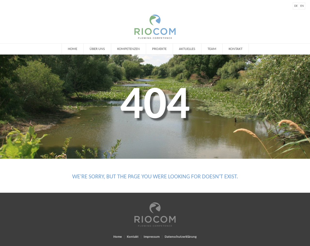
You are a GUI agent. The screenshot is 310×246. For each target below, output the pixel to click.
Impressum (152, 237)
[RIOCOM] (155, 214)
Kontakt (133, 237)
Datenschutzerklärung (181, 237)
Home (117, 237)
